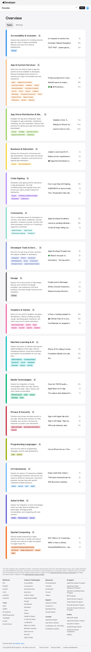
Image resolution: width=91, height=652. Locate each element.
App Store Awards (73, 624)
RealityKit (37, 327)
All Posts (19, 25)
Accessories (28, 586)
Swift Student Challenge (18, 233)
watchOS (6, 595)
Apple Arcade (28, 230)
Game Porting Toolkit (17, 325)
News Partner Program (75, 599)
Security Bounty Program (75, 605)
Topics (9, 25)
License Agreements (70, 647)
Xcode (25, 261)
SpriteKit (29, 327)
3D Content (15, 550)
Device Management (24, 164)
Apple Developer (51, 620)
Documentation (51, 583)
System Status (50, 612)
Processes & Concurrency (28, 94)
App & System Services (23, 65)
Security (27, 634)
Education (27, 607)
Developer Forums (17, 264)
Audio (25, 394)
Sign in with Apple (16, 427)
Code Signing (18, 178)
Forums (6, 8)
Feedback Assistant (52, 629)
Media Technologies (21, 379)
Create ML (15, 365)
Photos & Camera (17, 394)
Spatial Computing (20, 532)
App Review (30, 134)
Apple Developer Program (32, 264)
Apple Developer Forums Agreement (63, 572)
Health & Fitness (16, 97)
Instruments (31, 258)
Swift (13, 454)
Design (14, 278)
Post (82, 8)
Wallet (13, 82)
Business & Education (22, 149)
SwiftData (29, 85)
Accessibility (28, 583)
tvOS (4, 592)
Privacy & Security (20, 412)
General (14, 50)
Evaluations (31, 362)
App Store (27, 592)
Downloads (49, 589)
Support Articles (51, 603)
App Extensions (29, 589)
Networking (15, 94)
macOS (5, 589)
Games (26, 613)
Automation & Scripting (31, 88)
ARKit (13, 553)
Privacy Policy (56, 647)
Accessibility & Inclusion (23, 35)
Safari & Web (17, 500)
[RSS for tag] (39, 35)
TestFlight (21, 131)
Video (21, 397)
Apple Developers (16, 230)
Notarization (15, 198)
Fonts (26, 610)
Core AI (23, 362)
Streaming (14, 397)
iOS (4, 583)
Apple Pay (31, 100)
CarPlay (36, 85)
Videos (48, 595)
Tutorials (49, 586)
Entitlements (24, 198)
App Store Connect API (18, 134)
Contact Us (49, 606)
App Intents (15, 362)
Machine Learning (30, 628)
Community (17, 213)
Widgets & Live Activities (25, 82)
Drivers (21, 91)
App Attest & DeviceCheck (31, 427)
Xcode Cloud (33, 261)
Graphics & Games (20, 309)
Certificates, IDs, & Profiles (55, 626)
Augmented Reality (30, 598)
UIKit (26, 486)
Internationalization (17, 88)
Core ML (29, 365)
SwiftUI (14, 486)
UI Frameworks (18, 469)
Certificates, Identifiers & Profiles (28, 195)
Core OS (14, 91)
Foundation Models (29, 359)
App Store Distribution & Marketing (26, 114)
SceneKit (21, 327)
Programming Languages (24, 444)
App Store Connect (32, 131)
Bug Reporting (50, 609)
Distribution (28, 604)
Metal (34, 325)
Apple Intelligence (17, 359)
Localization (15, 258)
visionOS (6, 598)
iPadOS (5, 586)
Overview (14, 18)
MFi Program (71, 596)
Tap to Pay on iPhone (18, 85)
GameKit (14, 327)
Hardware (35, 91)
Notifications (15, 100)
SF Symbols (7, 612)
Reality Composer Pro (27, 550)
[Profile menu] (87, 8)
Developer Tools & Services (24, 247)
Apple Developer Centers (76, 621)
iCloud (39, 94)
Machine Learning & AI (22, 342)
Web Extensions (22, 518)
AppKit (32, 486)
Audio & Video (29, 595)
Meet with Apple (72, 618)
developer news (18, 643)
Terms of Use (44, 647)
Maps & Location (28, 97)
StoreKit (23, 100)
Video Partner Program (75, 602)
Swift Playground (16, 261)
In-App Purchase (30, 619)
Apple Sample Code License (34, 574)
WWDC (69, 635)
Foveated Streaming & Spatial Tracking (23, 547)
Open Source (28, 631)
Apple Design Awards (74, 627)
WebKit (14, 518)
